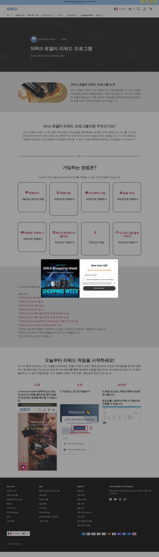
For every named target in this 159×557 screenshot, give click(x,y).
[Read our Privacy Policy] (114, 283)
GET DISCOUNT (99, 288)
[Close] (115, 261)
